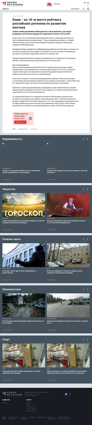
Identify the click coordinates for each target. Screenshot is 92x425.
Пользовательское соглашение (14, 418)
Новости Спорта (30, 408)
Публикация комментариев (52, 418)
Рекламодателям (41, 417)
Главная (28, 402)
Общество (34, 129)
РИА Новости (63, 69)
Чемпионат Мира (31, 410)
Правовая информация (24, 418)
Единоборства (30, 406)
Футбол (28, 404)
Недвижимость (23, 129)
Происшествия (11, 289)
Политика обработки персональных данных (64, 418)
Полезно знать (11, 239)
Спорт (6, 339)
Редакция (32, 417)
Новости (6, 400)
